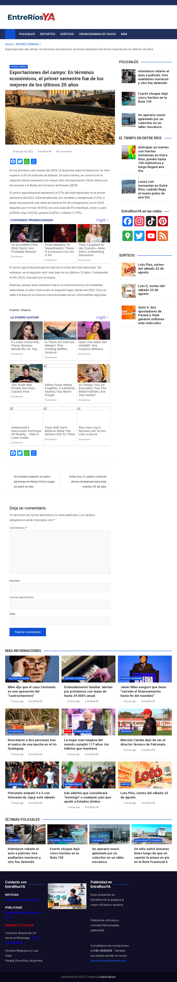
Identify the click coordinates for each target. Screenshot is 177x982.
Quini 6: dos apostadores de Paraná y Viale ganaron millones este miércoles (151, 315)
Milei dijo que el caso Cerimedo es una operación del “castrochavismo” (31, 691)
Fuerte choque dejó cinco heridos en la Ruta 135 (153, 98)
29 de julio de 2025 (23, 151)
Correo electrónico (22, 597)
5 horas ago (17, 701)
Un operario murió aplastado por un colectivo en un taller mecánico (151, 121)
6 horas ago (73, 754)
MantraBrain (108, 977)
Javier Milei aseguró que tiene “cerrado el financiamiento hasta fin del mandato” (143, 691)
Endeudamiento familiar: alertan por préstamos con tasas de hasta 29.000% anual (88, 691)
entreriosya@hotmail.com (108, 960)
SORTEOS (67, 34)
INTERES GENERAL (18, 67)
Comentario (18, 527)
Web (12, 614)
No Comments (64, 151)
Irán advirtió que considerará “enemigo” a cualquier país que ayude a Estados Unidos (87, 797)
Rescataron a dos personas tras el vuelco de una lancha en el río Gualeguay (32, 744)
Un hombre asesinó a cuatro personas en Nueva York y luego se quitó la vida (34, 481)
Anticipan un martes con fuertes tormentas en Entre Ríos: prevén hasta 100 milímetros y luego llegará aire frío (153, 159)
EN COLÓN (55, 840)
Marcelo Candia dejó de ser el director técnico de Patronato (142, 742)
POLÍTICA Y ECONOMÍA (19, 678)
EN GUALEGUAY (16, 731)
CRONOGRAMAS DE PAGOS (97, 34)
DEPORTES (47, 34)
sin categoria (15, 784)
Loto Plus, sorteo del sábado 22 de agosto (151, 268)
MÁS (124, 34)
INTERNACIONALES (82, 731)
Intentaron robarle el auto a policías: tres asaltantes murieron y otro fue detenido (153, 77)
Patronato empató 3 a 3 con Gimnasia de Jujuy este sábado (31, 795)
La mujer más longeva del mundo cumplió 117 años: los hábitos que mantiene (86, 744)
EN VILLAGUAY (141, 840)
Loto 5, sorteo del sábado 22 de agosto (151, 290)
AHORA (68, 731)
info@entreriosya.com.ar (22, 899)
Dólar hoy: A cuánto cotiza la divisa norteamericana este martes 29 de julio (87, 481)
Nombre (15, 580)
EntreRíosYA (45, 151)
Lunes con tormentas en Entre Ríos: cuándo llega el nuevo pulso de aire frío (152, 189)
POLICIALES (27, 34)
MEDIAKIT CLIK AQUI (19, 925)
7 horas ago (17, 803)
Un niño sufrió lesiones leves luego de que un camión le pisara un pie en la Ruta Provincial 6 (151, 855)
